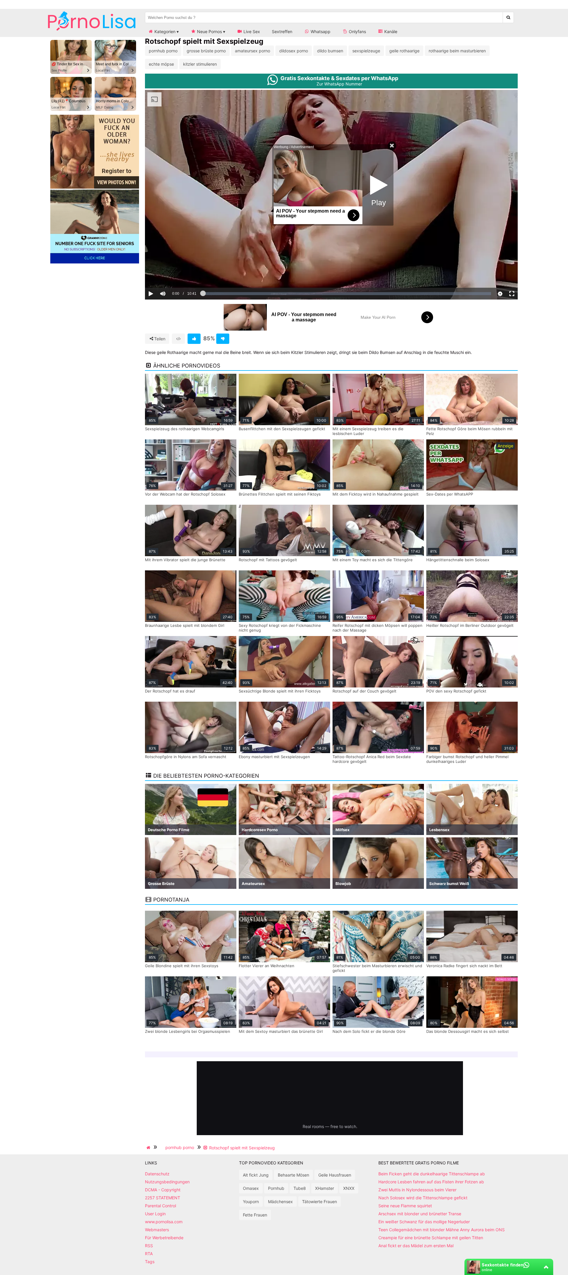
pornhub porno (163, 50)
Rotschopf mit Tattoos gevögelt (268, 559)
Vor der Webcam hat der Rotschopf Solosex (185, 494)
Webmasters (157, 1229)
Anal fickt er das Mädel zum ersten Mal (416, 1245)
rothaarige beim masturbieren (457, 50)
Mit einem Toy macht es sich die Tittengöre (373, 559)
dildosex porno (293, 50)
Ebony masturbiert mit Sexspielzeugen (274, 756)
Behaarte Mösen (293, 1174)
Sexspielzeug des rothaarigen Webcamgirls (184, 428)
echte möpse (161, 64)
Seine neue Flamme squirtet (405, 1205)
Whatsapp (319, 31)
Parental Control (160, 1205)
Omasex (251, 1188)
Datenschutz (157, 1173)
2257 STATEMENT (162, 1197)
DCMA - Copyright (162, 1189)
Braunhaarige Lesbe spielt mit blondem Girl (184, 625)
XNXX (348, 1188)
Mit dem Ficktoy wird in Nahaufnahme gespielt (376, 494)
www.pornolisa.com (164, 1221)
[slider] (172, 275)
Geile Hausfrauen (334, 1174)
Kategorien (164, 31)
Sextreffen (282, 31)
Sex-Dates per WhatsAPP (449, 494)
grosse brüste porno (206, 50)
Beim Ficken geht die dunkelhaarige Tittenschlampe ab (431, 1173)
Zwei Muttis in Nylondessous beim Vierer (417, 1189)
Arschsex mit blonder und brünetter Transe (419, 1213)
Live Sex (251, 31)
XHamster (324, 1188)
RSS (149, 1245)
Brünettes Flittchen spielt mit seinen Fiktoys (280, 494)
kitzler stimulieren (200, 64)
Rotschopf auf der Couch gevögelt (364, 691)
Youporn (251, 1201)
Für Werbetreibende (164, 1237)
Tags (149, 1261)
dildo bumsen (330, 50)
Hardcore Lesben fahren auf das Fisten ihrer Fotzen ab (431, 1181)
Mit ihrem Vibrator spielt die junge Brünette (185, 559)
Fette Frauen (255, 1214)
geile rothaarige (404, 50)
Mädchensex (280, 1201)
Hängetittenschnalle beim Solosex (457, 559)
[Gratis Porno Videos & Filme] (91, 30)
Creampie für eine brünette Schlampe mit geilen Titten (430, 1237)
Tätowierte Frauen (319, 1201)
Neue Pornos (209, 31)
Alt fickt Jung (256, 1174)
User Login (155, 1213)
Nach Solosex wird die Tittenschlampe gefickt (422, 1197)
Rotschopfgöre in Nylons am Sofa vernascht (185, 756)
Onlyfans (357, 31)
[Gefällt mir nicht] (222, 339)
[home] (149, 1147)
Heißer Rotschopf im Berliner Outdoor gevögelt (470, 625)
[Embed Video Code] (178, 339)
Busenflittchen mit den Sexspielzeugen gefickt (282, 428)
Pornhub (276, 1188)
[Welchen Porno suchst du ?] (508, 17)
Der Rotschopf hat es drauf (170, 691)
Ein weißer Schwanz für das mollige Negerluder (424, 1221)
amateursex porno (252, 50)
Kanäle (390, 31)
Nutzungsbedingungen (167, 1181)
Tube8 (299, 1188)
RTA (149, 1253)
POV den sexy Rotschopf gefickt (456, 691)
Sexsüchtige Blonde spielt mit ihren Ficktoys (280, 691)
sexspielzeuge (366, 50)
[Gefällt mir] (194, 339)
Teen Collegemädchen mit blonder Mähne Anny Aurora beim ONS (441, 1229)
